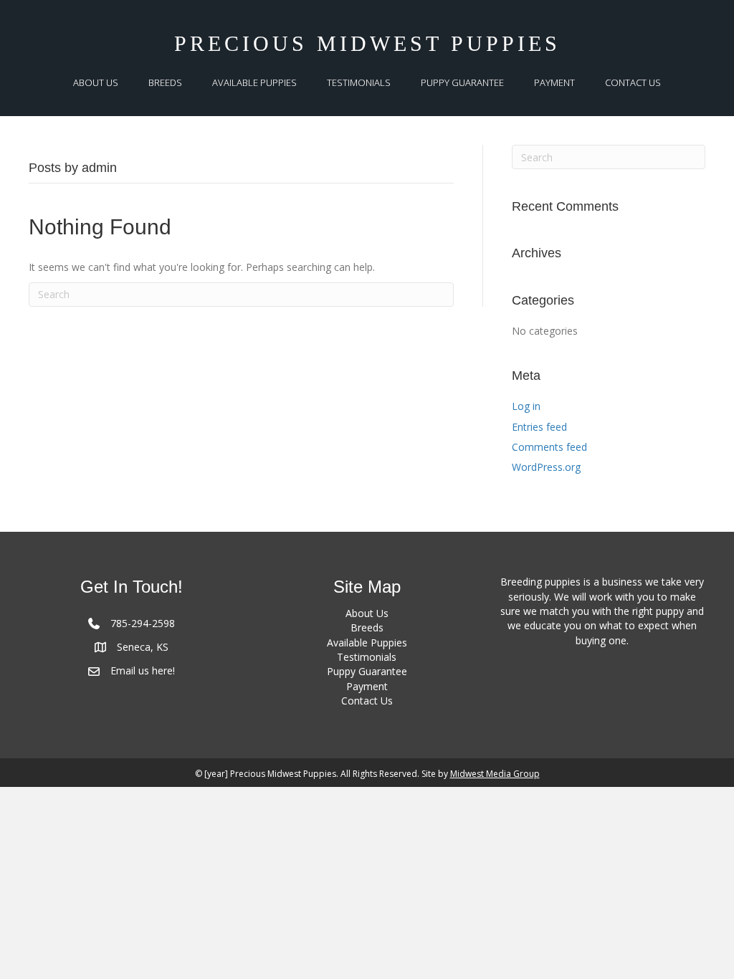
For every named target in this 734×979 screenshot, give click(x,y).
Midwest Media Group (495, 774)
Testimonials (366, 657)
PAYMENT (554, 82)
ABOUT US (95, 82)
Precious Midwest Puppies (367, 43)
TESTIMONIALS (359, 82)
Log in (526, 406)
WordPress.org (546, 467)
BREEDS (165, 82)
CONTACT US (633, 82)
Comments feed (549, 447)
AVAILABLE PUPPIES (254, 82)
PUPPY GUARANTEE (462, 82)
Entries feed (539, 427)
